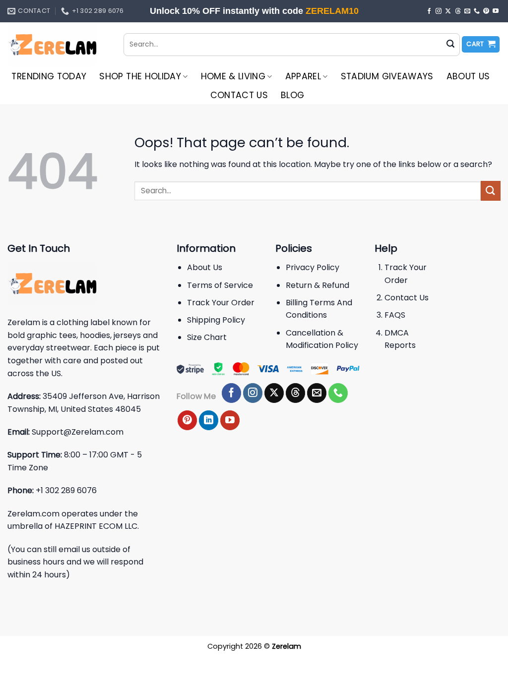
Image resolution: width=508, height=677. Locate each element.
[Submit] (450, 44)
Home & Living (233, 76)
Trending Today (48, 76)
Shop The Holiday (140, 76)
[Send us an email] (467, 11)
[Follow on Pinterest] (486, 11)
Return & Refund (317, 285)
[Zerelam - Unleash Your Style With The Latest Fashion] (58, 44)
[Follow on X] (448, 11)
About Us (468, 76)
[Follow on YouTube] (496, 11)
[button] (481, 44)
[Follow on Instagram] (439, 11)
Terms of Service (220, 285)
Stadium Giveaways (387, 76)
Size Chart (207, 337)
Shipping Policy (216, 320)
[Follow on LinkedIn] (208, 420)
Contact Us (239, 95)
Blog (292, 95)
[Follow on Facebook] (429, 11)
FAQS (394, 315)
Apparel (303, 76)
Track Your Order (220, 302)
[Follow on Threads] (458, 11)
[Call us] (477, 11)
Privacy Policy (312, 267)
